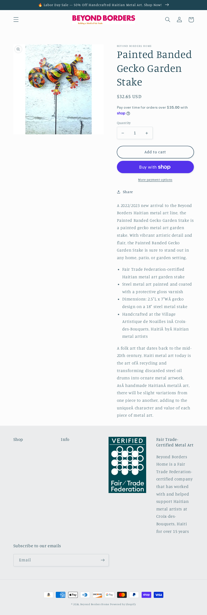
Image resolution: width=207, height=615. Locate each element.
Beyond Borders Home (94, 604)
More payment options (155, 179)
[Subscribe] (102, 560)
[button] (16, 19)
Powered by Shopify (123, 604)
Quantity (124, 123)
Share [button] (128, 192)
